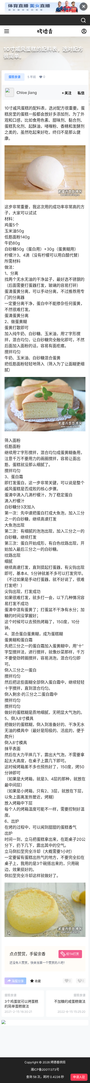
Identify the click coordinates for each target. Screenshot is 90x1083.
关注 (68, 93)
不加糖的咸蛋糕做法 (70, 1001)
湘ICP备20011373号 (45, 1069)
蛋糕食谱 (14, 77)
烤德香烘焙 (58, 1062)
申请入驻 (79, 1077)
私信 (81, 93)
